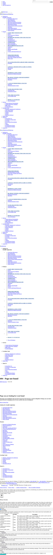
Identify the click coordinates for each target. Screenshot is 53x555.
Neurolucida (5, 436)
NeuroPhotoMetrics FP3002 (8, 438)
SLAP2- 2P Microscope (7, 442)
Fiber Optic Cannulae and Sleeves (9, 427)
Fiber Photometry (6, 408)
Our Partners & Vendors (7, 476)
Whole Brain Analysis (7, 417)
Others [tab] (1, 550)
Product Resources (6, 458)
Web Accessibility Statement (34, 487)
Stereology (5, 415)
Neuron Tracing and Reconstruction (10, 414)
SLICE (4, 443)
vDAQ (4, 446)
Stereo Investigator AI (7, 425)
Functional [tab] (2, 531)
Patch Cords (5, 439)
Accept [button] (8, 493)
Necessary (4, 509)
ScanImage (5, 440)
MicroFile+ (5, 430)
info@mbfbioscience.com (10, 482)
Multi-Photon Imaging (7, 413)
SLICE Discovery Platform (8, 444)
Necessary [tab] (2, 508)
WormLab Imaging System (8, 452)
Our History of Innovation (8, 469)
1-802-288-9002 (42, 481)
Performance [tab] (2, 536)
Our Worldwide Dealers (7, 475)
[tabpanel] (26, 521)
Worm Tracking (6, 419)
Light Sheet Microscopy (7, 407)
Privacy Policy (11, 487)
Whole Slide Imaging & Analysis (9, 418)
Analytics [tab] (2, 541)
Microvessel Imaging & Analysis (9, 412)
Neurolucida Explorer (7, 435)
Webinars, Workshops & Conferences (10, 457)
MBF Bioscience (3, 381)
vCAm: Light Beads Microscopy (9, 429)
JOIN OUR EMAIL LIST (11, 483)
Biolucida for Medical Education (9, 424)
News (4, 1)
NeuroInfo (5, 433)
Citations (4, 474)
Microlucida (5, 431)
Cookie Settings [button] (3, 493)
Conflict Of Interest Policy (21, 487)
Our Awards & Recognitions (8, 472)
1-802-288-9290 (33, 481)
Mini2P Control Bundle (7, 432)
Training (4, 460)
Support (4, 2)
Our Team (5, 471)
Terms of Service (3, 487)
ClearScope (5, 426)
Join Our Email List (7, 5)
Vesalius (4, 447)
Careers (4, 3)
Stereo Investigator (6, 445)
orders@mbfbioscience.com (44, 482)
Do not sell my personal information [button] (7, 492)
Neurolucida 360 (6, 437)
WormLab (5, 451)
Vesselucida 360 (6, 449)
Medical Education (6, 409)
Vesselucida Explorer (7, 450)
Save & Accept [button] (3, 554)
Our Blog (4, 462)
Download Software (7, 463)
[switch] (0, 532)
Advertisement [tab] (3, 545)
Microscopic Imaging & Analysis (9, 411)
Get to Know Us (6, 468)
